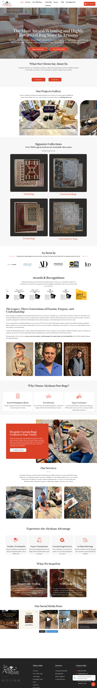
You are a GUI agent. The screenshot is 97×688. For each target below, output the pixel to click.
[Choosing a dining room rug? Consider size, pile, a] (87, 619)
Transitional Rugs (68, 194)
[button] (89, 4)
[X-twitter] (11, 680)
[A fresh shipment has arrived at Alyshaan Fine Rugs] (48, 619)
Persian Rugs (29, 238)
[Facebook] (3, 680)
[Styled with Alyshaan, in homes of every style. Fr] (68, 619)
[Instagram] (7, 680)
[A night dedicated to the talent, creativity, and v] (9, 619)
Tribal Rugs (29, 194)
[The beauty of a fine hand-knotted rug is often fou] (29, 619)
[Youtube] (18, 680)
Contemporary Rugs (68, 238)
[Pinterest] (14, 680)
